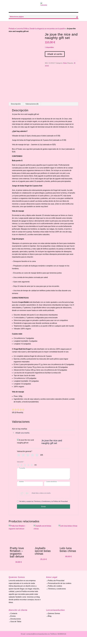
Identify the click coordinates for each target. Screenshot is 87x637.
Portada (12, 28)
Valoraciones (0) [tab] (31, 104)
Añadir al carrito (54, 54)
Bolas (65, 63)
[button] (43, 493)
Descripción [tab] (16, 104)
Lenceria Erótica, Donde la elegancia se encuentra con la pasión (40, 28)
